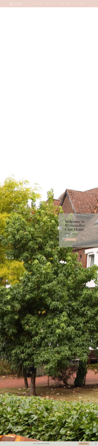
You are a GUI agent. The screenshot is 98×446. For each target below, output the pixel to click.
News (47, 3)
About (41, 3)
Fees (75, 3)
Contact (81, 3)
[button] (70, 239)
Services (54, 3)
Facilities (61, 3)
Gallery (69, 3)
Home (34, 3)
